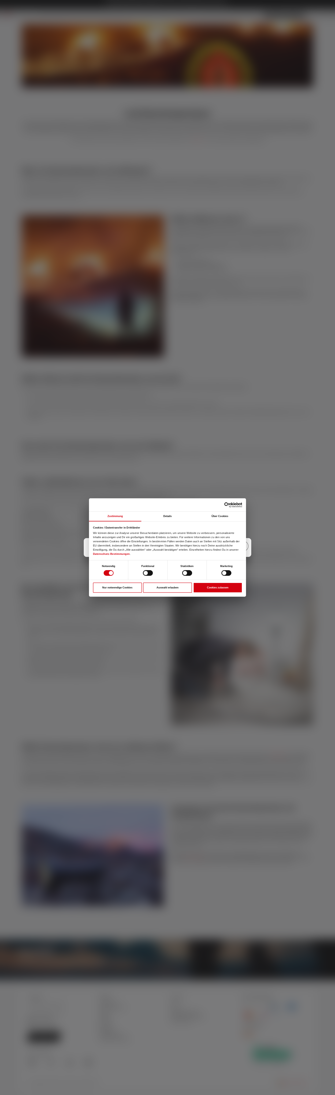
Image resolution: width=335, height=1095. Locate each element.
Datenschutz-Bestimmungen (111, 553)
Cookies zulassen (217, 587)
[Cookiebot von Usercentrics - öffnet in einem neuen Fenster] (227, 504)
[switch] (148, 573)
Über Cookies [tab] (219, 516)
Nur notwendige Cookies (117, 587)
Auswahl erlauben (167, 587)
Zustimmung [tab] (115, 516)
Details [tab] (167, 516)
